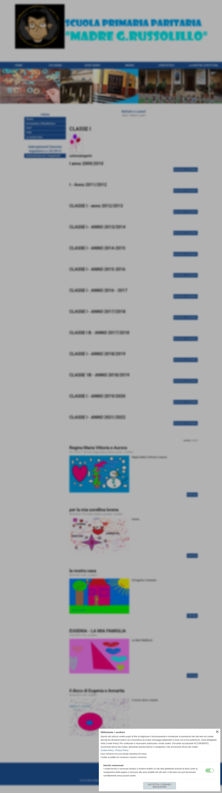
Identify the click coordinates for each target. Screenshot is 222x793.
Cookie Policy (107, 750)
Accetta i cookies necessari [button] (159, 785)
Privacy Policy (122, 750)
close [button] (217, 732)
